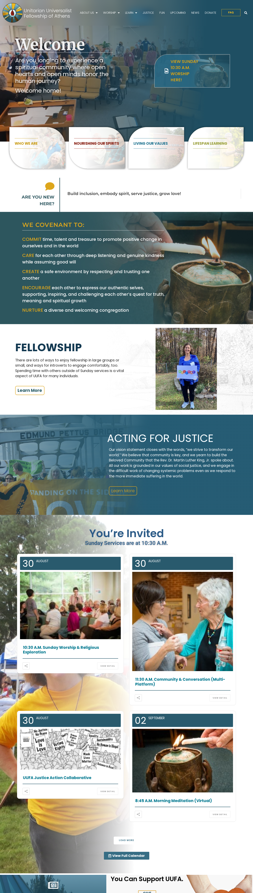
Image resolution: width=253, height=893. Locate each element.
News (195, 13)
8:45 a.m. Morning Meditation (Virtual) (168, 799)
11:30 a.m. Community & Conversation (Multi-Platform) (174, 681)
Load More (126, 838)
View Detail (112, 661)
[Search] (245, 13)
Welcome (50, 44)
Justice (148, 13)
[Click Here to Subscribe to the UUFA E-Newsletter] (53, 883)
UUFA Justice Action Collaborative (53, 776)
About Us (87, 13)
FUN (162, 13)
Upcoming (178, 13)
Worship (109, 13)
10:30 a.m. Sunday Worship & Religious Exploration (66, 647)
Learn (129, 13)
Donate (210, 13)
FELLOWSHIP (48, 347)
